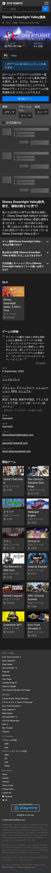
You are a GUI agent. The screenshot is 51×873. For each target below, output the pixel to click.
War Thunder (7, 727)
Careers (5, 778)
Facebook (8, 796)
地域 (37, 106)
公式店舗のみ (13, 122)
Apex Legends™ (9, 660)
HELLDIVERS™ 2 (9, 668)
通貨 (4, 106)
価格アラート (26, 98)
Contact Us (6, 792)
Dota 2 (5, 724)
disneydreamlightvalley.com (17, 434)
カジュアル (24, 391)
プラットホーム (25, 108)
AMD (7, 743)
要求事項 (6, 694)
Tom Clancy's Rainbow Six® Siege (16, 690)
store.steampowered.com (16, 451)
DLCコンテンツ (32, 63)
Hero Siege (6, 679)
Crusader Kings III (9, 682)
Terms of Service (24, 867)
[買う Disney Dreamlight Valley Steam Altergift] (25, 185)
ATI (6, 758)
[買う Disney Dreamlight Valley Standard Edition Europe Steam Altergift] (25, 137)
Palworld (5, 671)
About (4, 774)
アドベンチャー (25, 387)
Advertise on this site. (25, 815)
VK (5, 800)
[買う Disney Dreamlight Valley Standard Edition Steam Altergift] (25, 161)
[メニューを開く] (46, 3)
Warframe (6, 675)
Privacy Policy (7, 789)
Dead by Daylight (9, 686)
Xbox (14, 55)
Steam (42, 363)
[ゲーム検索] (45, 8)
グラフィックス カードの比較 (14, 751)
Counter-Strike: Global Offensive (15, 698)
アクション (8, 387)
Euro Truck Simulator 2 (11, 656)
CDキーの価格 (12, 22)
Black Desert (7, 664)
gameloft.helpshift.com (15, 443)
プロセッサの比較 (9, 740)
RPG (14, 391)
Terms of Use (7, 785)
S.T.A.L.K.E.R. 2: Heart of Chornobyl (17, 702)
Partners (5, 781)
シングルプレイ (11, 379)
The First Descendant (11, 720)
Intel (6, 747)
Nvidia (7, 765)
